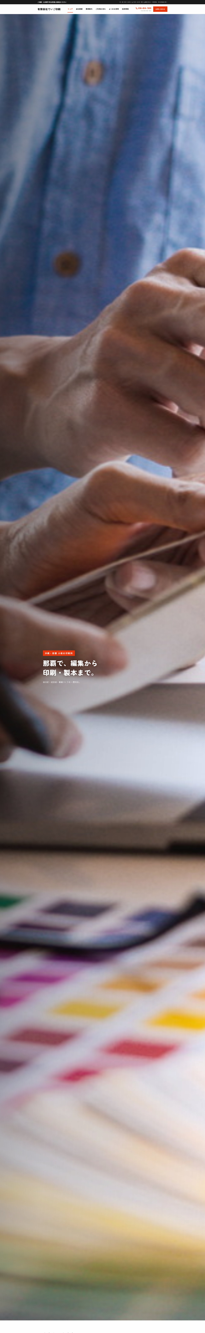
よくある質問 (114, 9)
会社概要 (79, 9)
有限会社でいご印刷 (49, 9)
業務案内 (89, 9)
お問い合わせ (160, 9)
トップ (70, 9)
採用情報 (125, 9)
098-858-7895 (144, 8)
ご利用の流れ (101, 9)
